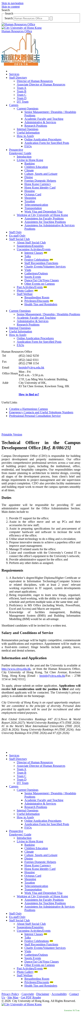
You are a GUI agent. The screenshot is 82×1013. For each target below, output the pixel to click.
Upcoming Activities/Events (34, 249)
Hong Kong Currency (37, 184)
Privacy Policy (10, 994)
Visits (27, 270)
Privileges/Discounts (36, 300)
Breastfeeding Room (36, 297)
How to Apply (25, 136)
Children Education (36, 167)
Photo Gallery (25, 290)
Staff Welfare (25, 294)
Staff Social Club (19, 239)
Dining (28, 177)
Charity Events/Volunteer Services (45, 266)
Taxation (29, 201)
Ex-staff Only (17, 235)
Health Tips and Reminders (40, 304)
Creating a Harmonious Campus (28, 409)
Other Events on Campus (39, 283)
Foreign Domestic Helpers (40, 180)
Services (14, 74)
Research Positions (35, 125)
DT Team (22, 101)
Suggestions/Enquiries (30, 246)
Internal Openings (27, 129)
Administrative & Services (40, 122)
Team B (21, 91)
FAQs (28, 146)
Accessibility (59, 994)
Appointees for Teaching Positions (45, 221)
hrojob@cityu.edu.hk (31, 367)
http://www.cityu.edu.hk (16, 668)
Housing (29, 191)
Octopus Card (32, 194)
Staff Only (15, 232)
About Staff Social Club (31, 242)
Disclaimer (42, 994)
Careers (13, 105)
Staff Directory (18, 77)
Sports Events (32, 276)
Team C (21, 94)
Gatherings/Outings (36, 273)
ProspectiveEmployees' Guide (20, 151)
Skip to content (11, 6)
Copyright (28, 994)
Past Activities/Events (30, 287)
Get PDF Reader (31, 997)
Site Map (12, 997)
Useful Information (28, 132)
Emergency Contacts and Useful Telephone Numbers (41, 412)
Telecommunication (36, 204)
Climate (29, 170)
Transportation (33, 208)
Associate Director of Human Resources (41, 84)
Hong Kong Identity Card (39, 187)
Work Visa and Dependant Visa (43, 211)
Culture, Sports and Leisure (40, 173)
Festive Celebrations (36, 259)
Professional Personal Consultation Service (35, 415)
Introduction (24, 156)
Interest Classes (33, 252)
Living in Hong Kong (30, 160)
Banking (29, 163)
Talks (27, 256)
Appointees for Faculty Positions (44, 218)
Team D (22, 98)
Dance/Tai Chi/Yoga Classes (41, 280)
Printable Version (12, 434)
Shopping (30, 197)
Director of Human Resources (35, 81)
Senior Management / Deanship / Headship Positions (48, 314)
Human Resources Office (17, 31)
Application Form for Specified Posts (46, 142)
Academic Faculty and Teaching (43, 118)
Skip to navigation (12, 3)
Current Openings (27, 108)
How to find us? (29, 394)
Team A (21, 88)
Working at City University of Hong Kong (42, 215)
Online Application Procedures (42, 139)
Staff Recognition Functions (41, 263)
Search (9, 18)
